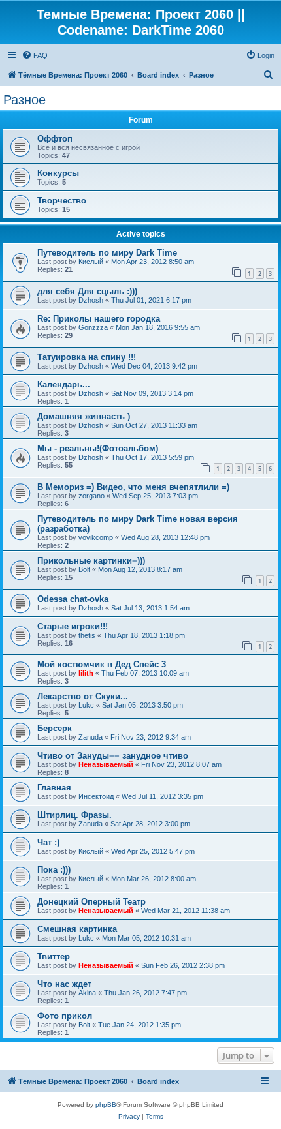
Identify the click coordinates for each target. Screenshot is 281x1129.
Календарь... (63, 384)
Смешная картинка (77, 929)
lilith (85, 673)
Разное (24, 100)
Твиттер (53, 956)
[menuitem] (35, 55)
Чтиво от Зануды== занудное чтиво (112, 755)
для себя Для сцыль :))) (87, 291)
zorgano (91, 496)
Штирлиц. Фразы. (74, 815)
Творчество (61, 200)
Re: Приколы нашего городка (98, 319)
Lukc (86, 705)
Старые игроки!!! (72, 626)
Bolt (84, 569)
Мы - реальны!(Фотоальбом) (97, 448)
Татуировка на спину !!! (86, 357)
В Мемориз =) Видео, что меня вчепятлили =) (133, 487)
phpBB (105, 1104)
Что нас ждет (64, 984)
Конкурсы (58, 173)
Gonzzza (93, 327)
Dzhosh (90, 300)
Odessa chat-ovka (72, 599)
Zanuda (90, 737)
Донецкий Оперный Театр (91, 902)
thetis (86, 635)
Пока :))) (54, 870)
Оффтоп (55, 138)
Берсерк (54, 728)
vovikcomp (95, 537)
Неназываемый (105, 764)
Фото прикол (64, 1016)
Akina (87, 993)
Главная (54, 787)
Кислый (90, 261)
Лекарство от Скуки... (82, 696)
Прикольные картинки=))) (91, 560)
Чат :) (48, 842)
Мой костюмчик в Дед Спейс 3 (101, 664)
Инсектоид (96, 796)
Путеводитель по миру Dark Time (107, 253)
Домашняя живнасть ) (83, 416)
